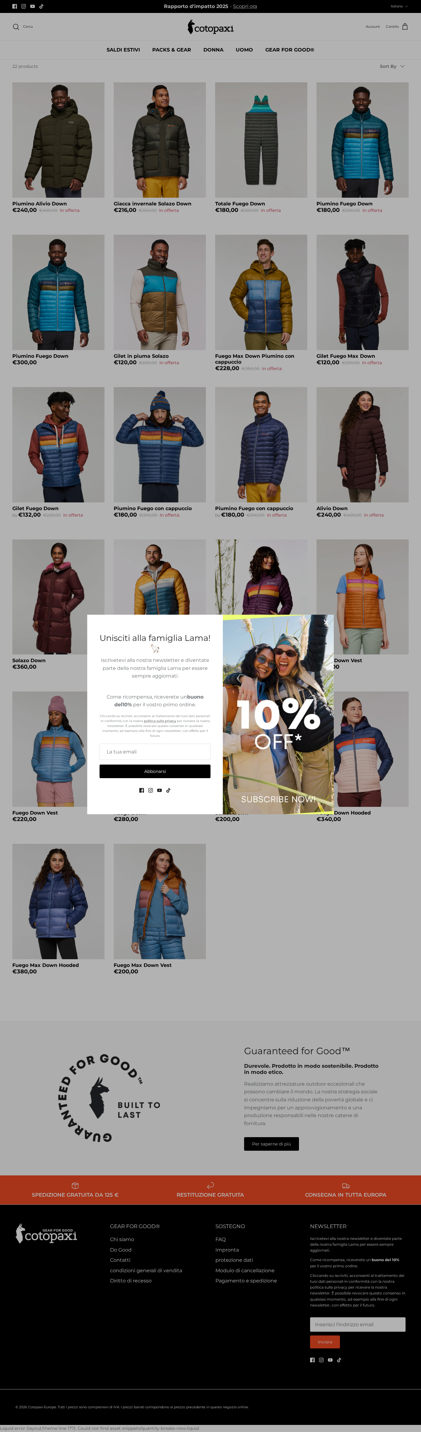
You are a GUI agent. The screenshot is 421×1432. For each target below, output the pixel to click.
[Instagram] (150, 790)
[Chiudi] (326, 622)
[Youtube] (159, 790)
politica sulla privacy (160, 721)
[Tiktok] (168, 790)
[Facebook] (141, 790)
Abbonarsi (155, 771)
